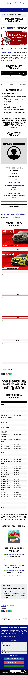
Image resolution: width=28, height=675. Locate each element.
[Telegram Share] (9, 374)
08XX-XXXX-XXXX (14, 183)
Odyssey (19, 216)
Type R (5, 216)
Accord (17, 214)
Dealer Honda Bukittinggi (6, 619)
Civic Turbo (10, 216)
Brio (12, 214)
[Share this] (2, 374)
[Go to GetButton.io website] (25, 673)
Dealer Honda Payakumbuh (21, 619)
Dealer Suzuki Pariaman (14, 556)
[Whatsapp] (11, 374)
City (15, 216)
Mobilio (8, 214)
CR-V (20, 214)
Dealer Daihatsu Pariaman (14, 578)
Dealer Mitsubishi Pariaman (14, 562)
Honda (6, 615)
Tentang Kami (6, 643)
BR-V (14, 214)
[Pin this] (6, 374)
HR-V (5, 214)
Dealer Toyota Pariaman (14, 572)
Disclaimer (5, 650)
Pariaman (10, 615)
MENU (24, 10)
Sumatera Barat (15, 615)
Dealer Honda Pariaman (6, 52)
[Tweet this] (4, 374)
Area (4, 647)
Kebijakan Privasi (7, 652)
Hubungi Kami (6, 645)
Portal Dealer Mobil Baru (14, 3)
